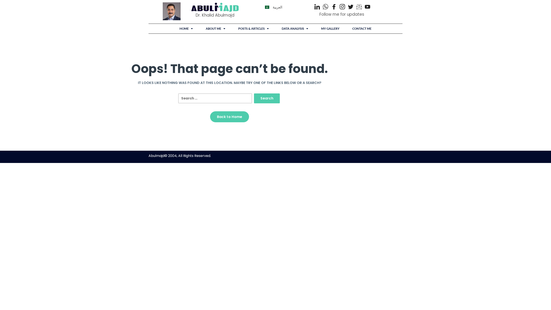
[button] (186, 28)
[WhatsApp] (325, 7)
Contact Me (361, 28)
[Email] (359, 7)
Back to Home (229, 116)
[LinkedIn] (317, 7)
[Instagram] (342, 7)
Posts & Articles (251, 28)
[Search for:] (215, 98)
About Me (213, 28)
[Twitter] (350, 7)
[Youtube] (367, 7)
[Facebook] (334, 7)
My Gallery (330, 28)
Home (184, 28)
